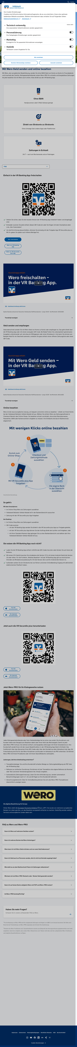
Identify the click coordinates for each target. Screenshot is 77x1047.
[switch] (71, 32)
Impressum (26, 19)
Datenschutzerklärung (11, 19)
